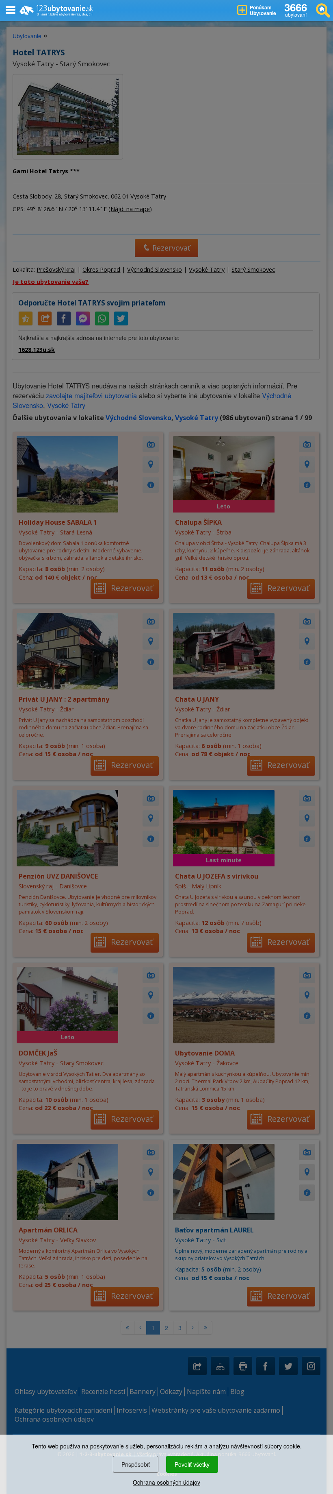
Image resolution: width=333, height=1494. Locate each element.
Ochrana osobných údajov (166, 1482)
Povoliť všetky (192, 1464)
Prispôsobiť (135, 1464)
